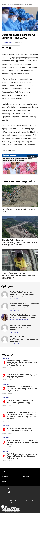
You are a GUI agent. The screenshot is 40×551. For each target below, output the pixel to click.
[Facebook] (10, 48)
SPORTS (24, 471)
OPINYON (5, 481)
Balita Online (9, 42)
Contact (34, 501)
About (5, 501)
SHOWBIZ (5, 476)
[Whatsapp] (17, 48)
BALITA (4, 471)
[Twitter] (13, 48)
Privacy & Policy (13, 501)
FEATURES (25, 476)
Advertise (25, 501)
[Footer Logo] (10, 508)
